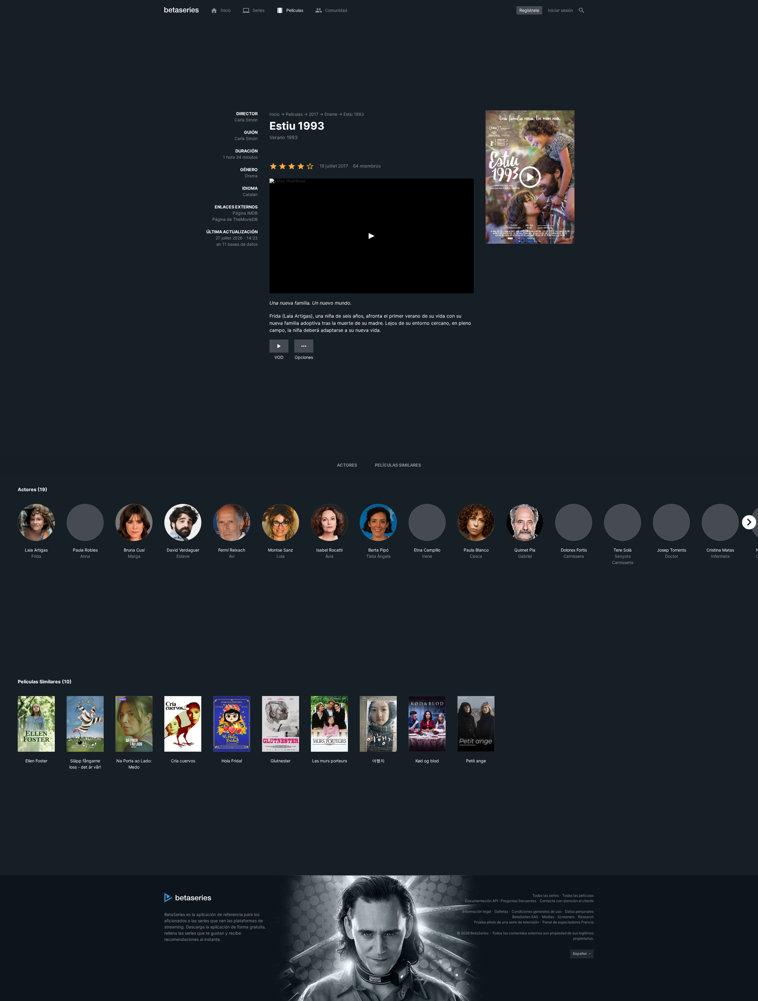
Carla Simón (246, 119)
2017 (313, 114)
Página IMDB (245, 213)
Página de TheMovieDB (235, 219)
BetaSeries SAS (525, 917)
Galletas (501, 911)
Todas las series (545, 895)
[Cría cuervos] (182, 724)
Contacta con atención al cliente (567, 901)
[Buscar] (581, 10)
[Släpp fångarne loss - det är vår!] (85, 724)
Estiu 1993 (353, 114)
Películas (294, 114)
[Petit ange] (475, 724)
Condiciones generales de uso (536, 911)
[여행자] (378, 724)
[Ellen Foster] (36, 724)
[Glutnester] (280, 724)
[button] (36, 534)
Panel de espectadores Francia (568, 922)
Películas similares (398, 464)
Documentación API (481, 901)
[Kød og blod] (427, 724)
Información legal (476, 911)
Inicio (274, 114)
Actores (347, 464)
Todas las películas (578, 895)
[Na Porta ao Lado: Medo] (133, 724)
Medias (548, 917)
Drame (331, 114)
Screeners (566, 917)
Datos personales (579, 911)
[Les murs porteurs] (329, 724)
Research (586, 917)
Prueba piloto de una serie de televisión (506, 922)
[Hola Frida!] (231, 724)
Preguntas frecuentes (518, 901)
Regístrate (529, 10)
